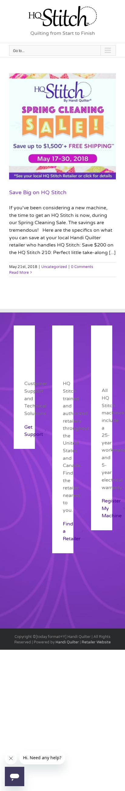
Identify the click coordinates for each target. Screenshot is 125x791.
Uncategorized (54, 267)
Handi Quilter (67, 642)
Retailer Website (96, 642)
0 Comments (82, 267)
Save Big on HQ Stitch (37, 192)
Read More (19, 272)
